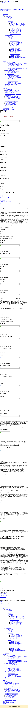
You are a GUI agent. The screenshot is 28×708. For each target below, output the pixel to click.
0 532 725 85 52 (3, 595)
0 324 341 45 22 (8, 1)
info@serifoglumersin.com (6, 2)
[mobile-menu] (8, 603)
